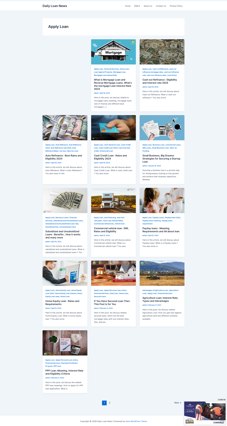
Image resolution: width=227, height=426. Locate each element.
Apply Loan (98, 69)
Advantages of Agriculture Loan (155, 290)
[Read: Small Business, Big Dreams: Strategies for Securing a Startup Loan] (162, 127)
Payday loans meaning (151, 221)
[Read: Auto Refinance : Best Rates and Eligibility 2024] (65, 127)
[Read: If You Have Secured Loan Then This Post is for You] (113, 273)
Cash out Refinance (160, 69)
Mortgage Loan (119, 72)
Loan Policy (172, 75)
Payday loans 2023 (172, 217)
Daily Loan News (55, 6)
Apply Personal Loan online (115, 290)
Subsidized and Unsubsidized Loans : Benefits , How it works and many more (62, 234)
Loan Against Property (103, 72)
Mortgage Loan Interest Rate (105, 75)
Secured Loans (100, 296)
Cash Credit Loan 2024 (108, 148)
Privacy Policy (176, 6)
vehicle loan (120, 224)
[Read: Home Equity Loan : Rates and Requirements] (65, 273)
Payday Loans (158, 217)
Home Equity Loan (63, 290)
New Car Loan (72, 151)
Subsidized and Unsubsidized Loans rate (61, 224)
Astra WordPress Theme (136, 421)
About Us (148, 6)
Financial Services (111, 69)
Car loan (62, 151)
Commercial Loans (173, 145)
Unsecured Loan (106, 151)
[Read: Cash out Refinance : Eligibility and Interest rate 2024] (162, 52)
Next (177, 402)
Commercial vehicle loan (104, 224)
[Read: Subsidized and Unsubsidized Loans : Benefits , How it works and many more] (65, 200)
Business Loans (62, 217)
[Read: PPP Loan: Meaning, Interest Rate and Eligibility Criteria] (65, 342)
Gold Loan (114, 293)
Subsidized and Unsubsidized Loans (68, 221)
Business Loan (158, 145)
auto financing (110, 217)
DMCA (137, 6)
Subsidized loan (51, 227)
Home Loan (124, 69)
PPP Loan (57, 366)
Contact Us (161, 6)
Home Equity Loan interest (65, 293)
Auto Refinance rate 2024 (61, 148)
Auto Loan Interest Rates (113, 221)
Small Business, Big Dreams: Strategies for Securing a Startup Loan (161, 158)
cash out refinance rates (156, 75)
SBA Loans (146, 148)
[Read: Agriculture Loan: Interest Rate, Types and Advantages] (162, 273)
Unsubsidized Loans (67, 227)
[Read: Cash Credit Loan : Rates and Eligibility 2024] (113, 127)
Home (127, 6)
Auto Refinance (62, 145)
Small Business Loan (160, 148)
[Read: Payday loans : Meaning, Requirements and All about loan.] (162, 200)
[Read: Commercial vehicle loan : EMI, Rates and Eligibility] (113, 200)
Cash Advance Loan (112, 145)
